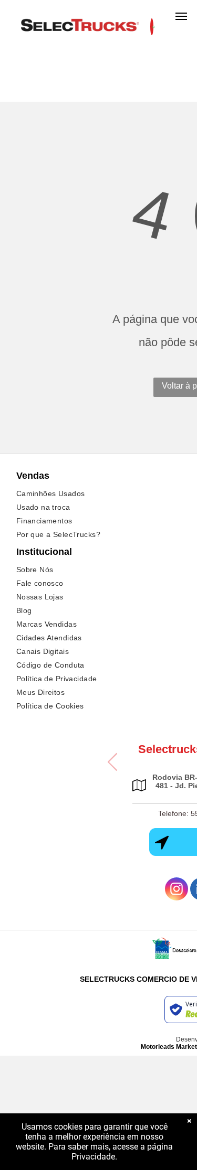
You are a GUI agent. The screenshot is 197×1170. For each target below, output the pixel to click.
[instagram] (176, 890)
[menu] (181, 16)
